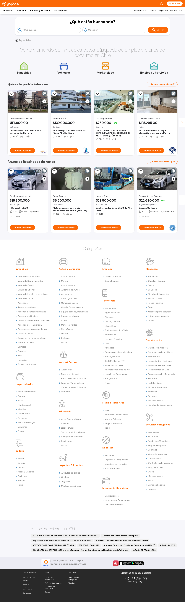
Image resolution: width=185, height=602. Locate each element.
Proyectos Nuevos (27, 364)
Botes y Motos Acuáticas (73, 378)
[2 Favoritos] (97, 93)
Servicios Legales (156, 484)
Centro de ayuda (176, 10)
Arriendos (23, 302)
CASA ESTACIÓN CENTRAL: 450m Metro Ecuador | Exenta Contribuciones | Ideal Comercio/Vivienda (80, 550)
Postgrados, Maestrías (72, 436)
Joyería (21, 462)
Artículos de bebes (70, 472)
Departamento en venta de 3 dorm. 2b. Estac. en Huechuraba (62, 540)
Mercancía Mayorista (115, 488)
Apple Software (112, 312)
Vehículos (21, 10)
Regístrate (27, 593)
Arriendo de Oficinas (28, 316)
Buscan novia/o (155, 298)
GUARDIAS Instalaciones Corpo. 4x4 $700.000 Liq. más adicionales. (65, 535)
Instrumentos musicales (116, 414)
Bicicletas (109, 455)
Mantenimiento (155, 400)
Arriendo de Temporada (30, 324)
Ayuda (25, 581)
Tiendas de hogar (26, 422)
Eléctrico (152, 378)
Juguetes (65, 481)
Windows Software (114, 365)
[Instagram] (131, 578)
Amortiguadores (69, 298)
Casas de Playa (25, 333)
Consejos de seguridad (158, 10)
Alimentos (153, 276)
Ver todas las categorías (73, 578)
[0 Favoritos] (54, 93)
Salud (150, 480)
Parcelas (22, 351)
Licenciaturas (67, 427)
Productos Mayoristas (159, 441)
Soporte (26, 584)
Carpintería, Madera (158, 347)
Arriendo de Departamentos (32, 311)
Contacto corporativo (27, 588)
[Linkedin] (140, 578)
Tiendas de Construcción (160, 405)
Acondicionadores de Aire (118, 369)
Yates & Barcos (68, 362)
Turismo (152, 489)
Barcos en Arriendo (70, 374)
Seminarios (66, 441)
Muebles (22, 409)
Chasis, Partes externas (73, 307)
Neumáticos (67, 329)
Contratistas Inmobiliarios (160, 352)
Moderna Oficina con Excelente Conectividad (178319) (122, 540)
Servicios (152, 391)
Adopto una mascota (158, 316)
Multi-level (153, 436)
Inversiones (153, 432)
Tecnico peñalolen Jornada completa (120, 535)
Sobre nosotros (29, 577)
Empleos (107, 269)
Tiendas (71, 583)
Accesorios (66, 294)
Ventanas (22, 426)
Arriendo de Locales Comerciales (34, 320)
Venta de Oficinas (26, 289)
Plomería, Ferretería (157, 387)
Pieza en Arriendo (26, 342)
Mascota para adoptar (159, 311)
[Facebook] (127, 578)
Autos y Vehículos (69, 269)
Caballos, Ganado (156, 281)
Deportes (107, 447)
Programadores (155, 467)
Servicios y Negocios (158, 424)
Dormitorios (24, 413)
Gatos (151, 285)
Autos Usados (68, 276)
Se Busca (65, 338)
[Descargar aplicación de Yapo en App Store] (125, 563)
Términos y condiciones (49, 578)
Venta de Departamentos (30, 281)
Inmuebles (7, 10)
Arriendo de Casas (27, 307)
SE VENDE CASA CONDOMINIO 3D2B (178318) (53, 545)
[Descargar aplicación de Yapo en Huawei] (116, 563)
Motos (64, 281)
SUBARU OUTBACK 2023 (144, 550)
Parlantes (109, 347)
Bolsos (21, 458)
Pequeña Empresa (157, 445)
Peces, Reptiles (155, 302)
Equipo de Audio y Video (117, 330)
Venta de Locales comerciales (33, 294)
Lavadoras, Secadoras (116, 374)
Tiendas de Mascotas (158, 294)
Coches (65, 477)
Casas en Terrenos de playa (32, 338)
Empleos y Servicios (40, 10)
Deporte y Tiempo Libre (116, 459)
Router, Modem (112, 356)
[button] (44, 101)
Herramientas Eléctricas (160, 361)
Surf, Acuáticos (112, 468)
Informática (110, 326)
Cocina (21, 396)
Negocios (22, 360)
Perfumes (22, 476)
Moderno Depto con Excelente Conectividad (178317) (129, 545)
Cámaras (109, 317)
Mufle (64, 320)
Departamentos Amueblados (32, 329)
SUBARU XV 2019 (167, 545)
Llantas (64, 333)
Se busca (22, 418)
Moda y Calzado (26, 471)
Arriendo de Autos (70, 289)
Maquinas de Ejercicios (116, 464)
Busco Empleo (112, 281)
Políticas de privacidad (53, 583)
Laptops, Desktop (114, 339)
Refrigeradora (111, 378)
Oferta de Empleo (113, 276)
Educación (65, 411)
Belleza (20, 451)
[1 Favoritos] (11, 93)
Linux (107, 343)
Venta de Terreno (26, 298)
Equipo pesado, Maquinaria (74, 311)
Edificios (22, 346)
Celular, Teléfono (113, 321)
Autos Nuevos (68, 285)
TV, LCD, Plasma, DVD (115, 361)
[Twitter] (136, 578)
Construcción (154, 340)
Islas (20, 355)
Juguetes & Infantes (71, 465)
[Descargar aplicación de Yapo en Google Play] (137, 563)
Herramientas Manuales (159, 365)
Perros (151, 307)
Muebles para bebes (71, 486)
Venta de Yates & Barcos (73, 387)
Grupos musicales (113, 423)
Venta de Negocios (157, 454)
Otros (21, 431)
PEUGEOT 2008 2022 (89, 545)
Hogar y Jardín (24, 384)
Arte (107, 410)
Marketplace (60, 10)
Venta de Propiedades (29, 276)
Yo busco (65, 391)
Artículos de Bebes (27, 391)
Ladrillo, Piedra (155, 383)
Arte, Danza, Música (71, 419)
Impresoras (110, 334)
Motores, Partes (69, 324)
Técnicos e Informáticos (73, 432)
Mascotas (152, 269)
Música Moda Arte (113, 402)
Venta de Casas (26, 285)
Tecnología (108, 300)
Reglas (47, 592)
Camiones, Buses (69, 302)
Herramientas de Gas (158, 369)
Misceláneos (154, 356)
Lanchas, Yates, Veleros (72, 383)
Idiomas (65, 423)
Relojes (21, 480)
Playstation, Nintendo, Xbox (118, 352)
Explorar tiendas (140, 10)
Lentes (21, 467)
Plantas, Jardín (25, 405)
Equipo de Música (70, 316)
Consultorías (154, 458)
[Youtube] (144, 578)
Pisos (20, 400)
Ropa (20, 484)
